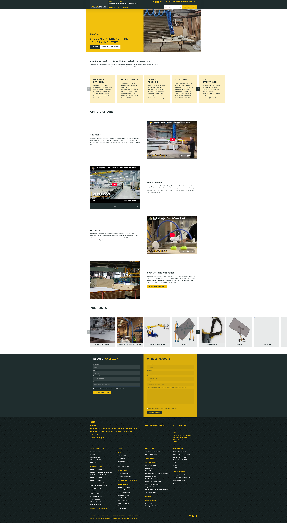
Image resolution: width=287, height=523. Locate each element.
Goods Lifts (121, 448)
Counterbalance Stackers (124, 487)
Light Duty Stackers (122, 490)
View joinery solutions (157, 286)
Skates (148, 496)
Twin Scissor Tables (150, 492)
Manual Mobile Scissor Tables (153, 481)
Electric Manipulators (123, 473)
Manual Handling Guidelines (170, 2)
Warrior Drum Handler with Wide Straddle (101, 472)
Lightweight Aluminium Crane (98, 460)
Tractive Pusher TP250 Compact (182, 454)
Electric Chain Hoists (95, 451)
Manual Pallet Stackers (123, 492)
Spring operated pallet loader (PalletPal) (156, 489)
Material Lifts (121, 458)
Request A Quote (98, 438)
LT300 (175, 468)
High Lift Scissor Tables (151, 471)
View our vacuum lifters (110, 47)
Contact (126, 7)
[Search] (180, 7)
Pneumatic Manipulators (124, 476)
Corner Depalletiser (95, 499)
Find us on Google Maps (189, 2)
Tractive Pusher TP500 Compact (182, 460)
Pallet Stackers (123, 484)
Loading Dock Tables (151, 476)
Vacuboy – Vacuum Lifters (180, 475)
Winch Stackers (121, 508)
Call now (95, 47)
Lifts (119, 452)
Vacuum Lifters (179, 472)
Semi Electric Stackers (123, 498)
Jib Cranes (93, 454)
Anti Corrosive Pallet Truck (152, 451)
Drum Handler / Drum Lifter (97, 483)
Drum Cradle (93, 491)
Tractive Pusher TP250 (179, 451)
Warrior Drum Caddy (95, 480)
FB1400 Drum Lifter (95, 504)
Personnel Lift (121, 461)
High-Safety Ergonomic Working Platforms (157, 473)
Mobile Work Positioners (127, 480)
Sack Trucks (150, 458)
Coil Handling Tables (150, 465)
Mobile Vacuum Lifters (179, 480)
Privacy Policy (112, 518)
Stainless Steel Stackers (124, 503)
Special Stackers (122, 500)
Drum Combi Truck (95, 493)
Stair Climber (150, 500)
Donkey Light (149, 503)
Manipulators (122, 470)
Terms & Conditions (131, 518)
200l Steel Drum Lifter (96, 502)
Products (112, 7)
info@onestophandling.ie (129, 3)
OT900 (175, 462)
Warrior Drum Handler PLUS (97, 477)
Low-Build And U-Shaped (152, 479)
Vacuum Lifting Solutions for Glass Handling (113, 428)
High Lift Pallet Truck (151, 454)
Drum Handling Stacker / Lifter (98, 485)
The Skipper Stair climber (152, 506)
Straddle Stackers (122, 506)
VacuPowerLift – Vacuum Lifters (182, 477)
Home (92, 422)
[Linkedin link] (158, 2)
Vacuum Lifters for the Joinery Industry (111, 431)
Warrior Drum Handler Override (98, 475)
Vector (175, 483)
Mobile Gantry (93, 462)
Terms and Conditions (117, 389)
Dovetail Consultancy (132, 515)
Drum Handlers (96, 466)
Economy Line (149, 468)
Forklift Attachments (98, 508)
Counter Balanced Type (96, 496)
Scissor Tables (151, 462)
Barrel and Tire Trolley (96, 488)
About (119, 7)
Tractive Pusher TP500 (179, 457)
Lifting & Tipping (122, 455)
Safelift (119, 464)
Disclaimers (121, 518)
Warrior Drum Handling (96, 469)
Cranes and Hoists (97, 448)
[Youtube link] (153, 2)
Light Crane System (95, 457)
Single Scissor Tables (151, 487)
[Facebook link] (156, 2)
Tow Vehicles (178, 448)
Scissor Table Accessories (152, 484)
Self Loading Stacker (123, 466)
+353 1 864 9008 (114, 3)
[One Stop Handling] (99, 6)
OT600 (175, 465)
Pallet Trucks (150, 448)
